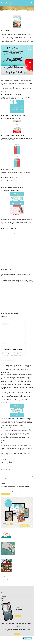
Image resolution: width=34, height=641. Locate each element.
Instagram (14, 437)
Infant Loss (4, 449)
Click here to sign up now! (7, 223)
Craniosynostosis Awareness (12, 449)
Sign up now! (5, 91)
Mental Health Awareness (13, 451)
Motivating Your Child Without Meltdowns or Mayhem (10, 139)
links (26, 42)
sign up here (23, 385)
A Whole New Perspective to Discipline (24, 172)
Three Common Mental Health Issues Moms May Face (11, 180)
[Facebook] (1, 579)
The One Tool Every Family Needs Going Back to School (13, 98)
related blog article (27, 180)
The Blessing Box (4, 316)
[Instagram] (4, 579)
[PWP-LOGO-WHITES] (6, 1)
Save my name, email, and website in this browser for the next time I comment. (16, 486)
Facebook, (7, 437)
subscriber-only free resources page (21, 421)
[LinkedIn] (7, 579)
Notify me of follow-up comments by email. (18, 488)
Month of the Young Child (22, 449)
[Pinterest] (5, 579)
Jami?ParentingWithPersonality (11, 355)
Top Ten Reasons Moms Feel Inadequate (8, 172)
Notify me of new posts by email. (16, 491)
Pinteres (19, 437)
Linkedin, (10, 437)
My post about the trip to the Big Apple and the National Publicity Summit (14, 271)
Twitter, (3, 437)
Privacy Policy (17, 638)
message (22, 444)
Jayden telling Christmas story (6, 231)
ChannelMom (9, 182)
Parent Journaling (6, 390)
